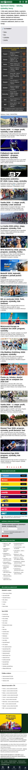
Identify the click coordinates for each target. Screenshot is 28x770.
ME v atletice (5, 599)
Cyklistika (6, 37)
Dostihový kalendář (6, 659)
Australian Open (6, 631)
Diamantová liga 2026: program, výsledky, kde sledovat (10, 455)
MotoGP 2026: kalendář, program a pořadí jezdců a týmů (11, 275)
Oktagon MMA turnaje (7, 668)
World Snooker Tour (6, 655)
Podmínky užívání (21, 760)
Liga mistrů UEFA (6, 595)
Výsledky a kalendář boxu (8, 666)
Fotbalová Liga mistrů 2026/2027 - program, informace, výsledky (10, 155)
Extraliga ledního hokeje (7, 625)
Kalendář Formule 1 (6, 597)
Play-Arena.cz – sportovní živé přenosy (6, 567)
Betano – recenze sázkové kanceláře (10, 692)
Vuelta (4, 604)
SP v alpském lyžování (7, 646)
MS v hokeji (5, 622)
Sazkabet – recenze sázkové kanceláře (10, 695)
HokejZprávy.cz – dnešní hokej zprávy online (7, 555)
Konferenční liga (6, 616)
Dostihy (6, 40)
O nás (2, 760)
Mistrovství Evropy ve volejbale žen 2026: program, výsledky (13, 328)
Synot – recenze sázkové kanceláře (10, 699)
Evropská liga (5, 614)
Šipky (5, 32)
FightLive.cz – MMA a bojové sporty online (7, 545)
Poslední (21, 467)
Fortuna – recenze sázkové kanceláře (10, 688)
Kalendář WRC (6, 664)
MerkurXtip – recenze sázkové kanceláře (11, 701)
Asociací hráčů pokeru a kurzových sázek (17, 741)
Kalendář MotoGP (6, 642)
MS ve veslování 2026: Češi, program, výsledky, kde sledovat (12, 301)
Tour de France (6, 638)
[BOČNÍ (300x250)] (11, 731)
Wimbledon (5, 635)
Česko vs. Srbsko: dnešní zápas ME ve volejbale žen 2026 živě (12, 379)
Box (5, 35)
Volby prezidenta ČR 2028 (8, 676)
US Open (4, 602)
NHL (3, 627)
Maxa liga (4, 629)
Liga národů (5, 620)
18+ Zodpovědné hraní (21, 762)
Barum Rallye (5, 606)
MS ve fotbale (5, 618)
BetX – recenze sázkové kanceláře (9, 703)
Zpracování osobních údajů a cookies (8, 762)
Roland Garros (5, 633)
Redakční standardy (13, 760)
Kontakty (6, 760)
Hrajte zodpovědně (4, 744)
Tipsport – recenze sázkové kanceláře (10, 690)
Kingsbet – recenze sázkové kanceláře (10, 705)
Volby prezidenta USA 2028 (8, 678)
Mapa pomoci (14, 756)
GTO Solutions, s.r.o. (5, 764)
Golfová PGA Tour (6, 657)
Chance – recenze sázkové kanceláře (10, 697)
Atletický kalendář (6, 653)
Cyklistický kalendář (6, 651)
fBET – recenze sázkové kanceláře (9, 708)
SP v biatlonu (5, 644)
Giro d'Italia (5, 640)
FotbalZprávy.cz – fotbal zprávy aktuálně (6, 550)
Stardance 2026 (6, 680)
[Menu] (26, 2)
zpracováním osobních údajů (15, 531)
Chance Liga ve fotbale (7, 593)
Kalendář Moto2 (6, 661)
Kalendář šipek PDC (7, 648)
